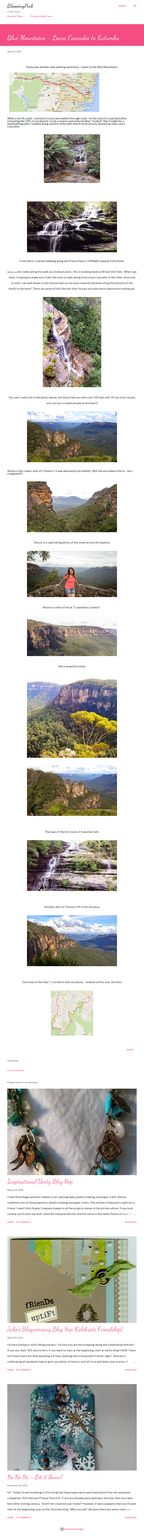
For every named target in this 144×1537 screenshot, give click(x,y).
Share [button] (130, 1049)
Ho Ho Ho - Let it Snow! (34, 1477)
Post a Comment (15, 1070)
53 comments (23, 1517)
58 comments (23, 1370)
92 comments (23, 1222)
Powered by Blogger (74, 1529)
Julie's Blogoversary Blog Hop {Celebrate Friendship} (64, 1329)
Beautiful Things (15, 16)
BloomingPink (20, 6)
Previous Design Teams (41, 16)
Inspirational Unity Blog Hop (40, 1181)
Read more (131, 1222)
